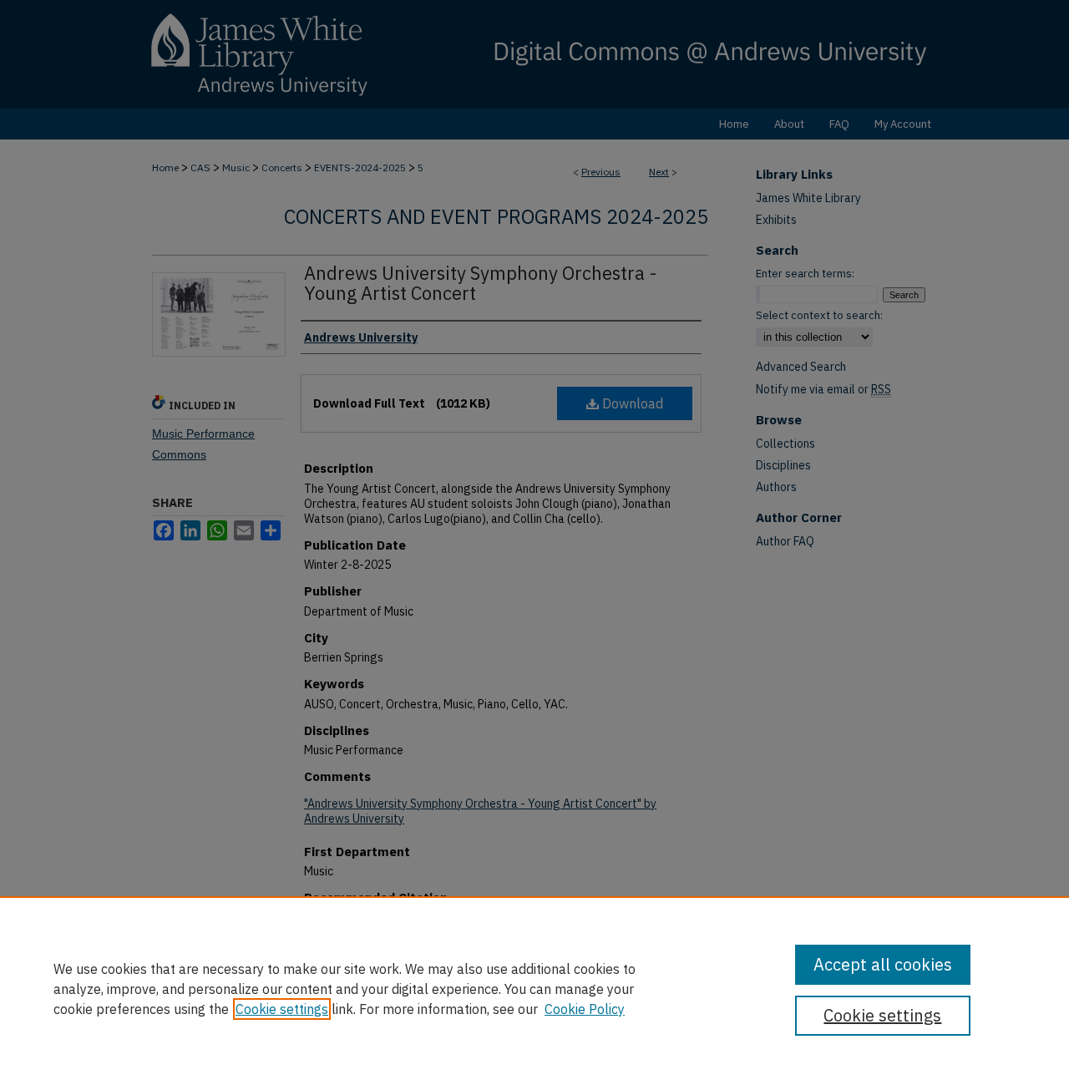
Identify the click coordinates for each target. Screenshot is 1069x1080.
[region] (534, 988)
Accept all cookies (882, 964)
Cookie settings (282, 1009)
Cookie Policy (585, 1009)
